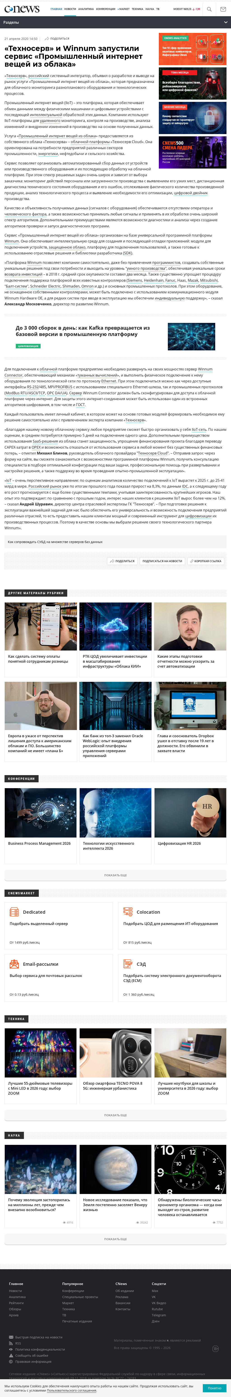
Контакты (123, 1309)
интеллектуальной (46, 114)
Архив (13, 1315)
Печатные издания (77, 1321)
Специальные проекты (80, 1297)
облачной (48, 369)
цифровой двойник (191, 192)
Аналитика (86, 9)
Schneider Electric (45, 286)
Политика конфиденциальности (40, 1349)
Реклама (122, 1297)
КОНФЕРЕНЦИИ (105, 9)
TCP (42, 392)
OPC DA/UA (56, 392)
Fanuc (170, 280)
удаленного (50, 120)
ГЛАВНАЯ (56, 9)
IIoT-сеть (199, 429)
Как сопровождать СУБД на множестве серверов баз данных (55, 542)
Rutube (157, 1309)
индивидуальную (170, 298)
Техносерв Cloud (152, 453)
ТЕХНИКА (137, 9)
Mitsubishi (209, 280)
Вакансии (123, 1303)
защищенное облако (67, 247)
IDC (185, 486)
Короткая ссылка (207, 561)
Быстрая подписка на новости (38, 1337)
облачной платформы (90, 141)
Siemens (135, 280)
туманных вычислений (97, 375)
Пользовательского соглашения (71, 1390)
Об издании (125, 1291)
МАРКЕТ (124, 9)
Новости (15, 1291)
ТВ (157, 9)
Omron (87, 286)
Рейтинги (16, 1303)
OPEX (36, 447)
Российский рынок (44, 486)
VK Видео (159, 1303)
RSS (18, 1343)
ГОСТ (80, 404)
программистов (166, 262)
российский (38, 75)
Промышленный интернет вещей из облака (57, 135)
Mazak (193, 280)
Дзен (155, 1321)
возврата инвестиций (23, 274)
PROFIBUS (63, 386)
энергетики (48, 153)
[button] (209, 9)
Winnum (12, 241)
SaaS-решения (45, 441)
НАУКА (150, 9)
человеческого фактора (25, 214)
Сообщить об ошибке (31, 1355)
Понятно (214, 1388)
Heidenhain (154, 280)
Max (155, 1291)
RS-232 (33, 386)
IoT (9, 480)
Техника (68, 1309)
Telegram (159, 1315)
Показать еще (115, 875)
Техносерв (15, 75)
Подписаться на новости (162, 561)
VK (154, 1297)
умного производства (146, 268)
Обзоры (15, 1309)
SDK (127, 253)
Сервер (75, 392)
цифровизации (198, 516)
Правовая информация (33, 1361)
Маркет (68, 1303)
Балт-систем (16, 286)
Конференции (73, 1291)
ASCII (33, 392)
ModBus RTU (17, 392)
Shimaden (71, 286)
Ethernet (108, 381)
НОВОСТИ (70, 9)
